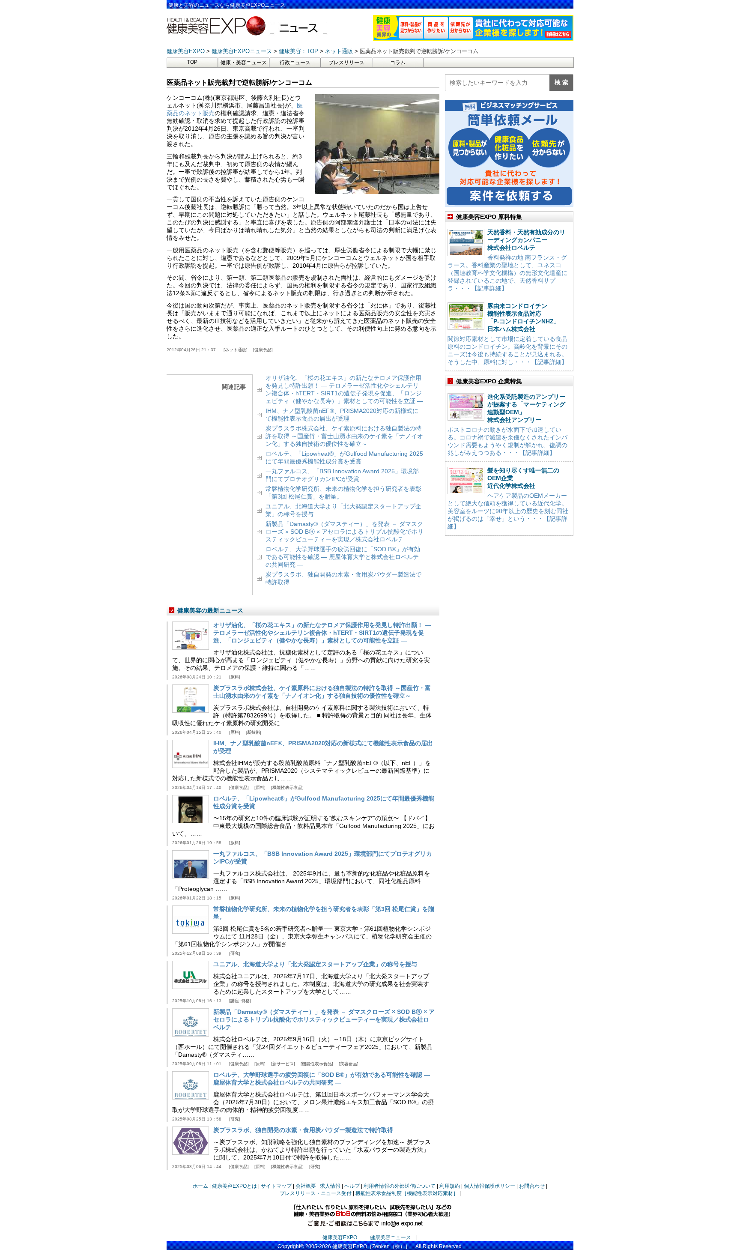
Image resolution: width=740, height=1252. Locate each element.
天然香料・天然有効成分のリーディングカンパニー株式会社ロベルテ (526, 240)
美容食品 (348, 1063)
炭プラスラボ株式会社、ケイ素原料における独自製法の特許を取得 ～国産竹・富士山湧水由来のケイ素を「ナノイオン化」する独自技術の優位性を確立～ (344, 436)
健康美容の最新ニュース (210, 610)
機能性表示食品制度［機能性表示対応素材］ (406, 1193)
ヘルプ (352, 1186)
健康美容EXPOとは (234, 1186)
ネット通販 (235, 349)
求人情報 (330, 1186)
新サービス (283, 1063)
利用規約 (449, 1186)
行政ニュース (295, 63)
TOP (192, 62)
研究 (234, 953)
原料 (234, 677)
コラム (398, 63)
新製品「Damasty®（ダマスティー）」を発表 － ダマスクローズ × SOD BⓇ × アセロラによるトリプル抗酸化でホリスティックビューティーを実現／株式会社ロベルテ (345, 531)
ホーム (200, 1186)
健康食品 (263, 349)
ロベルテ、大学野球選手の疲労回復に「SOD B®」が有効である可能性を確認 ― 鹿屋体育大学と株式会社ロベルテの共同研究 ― (343, 557)
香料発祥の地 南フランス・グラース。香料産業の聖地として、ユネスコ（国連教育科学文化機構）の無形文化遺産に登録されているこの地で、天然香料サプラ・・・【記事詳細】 (507, 273)
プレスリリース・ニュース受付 (316, 1193)
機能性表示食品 (287, 787)
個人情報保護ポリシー (489, 1186)
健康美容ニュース (390, 1237)
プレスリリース (346, 63)
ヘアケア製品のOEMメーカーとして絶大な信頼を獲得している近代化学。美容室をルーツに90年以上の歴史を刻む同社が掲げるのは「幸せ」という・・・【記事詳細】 (508, 511)
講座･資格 (240, 1000)
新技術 (253, 732)
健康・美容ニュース (244, 63)
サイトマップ (276, 1186)
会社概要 (305, 1186)
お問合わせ (532, 1186)
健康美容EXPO (339, 1237)
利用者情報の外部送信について (400, 1186)
